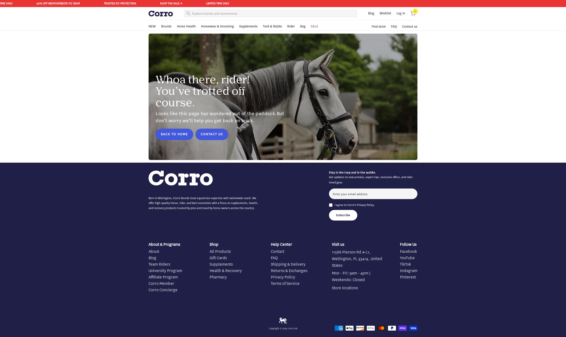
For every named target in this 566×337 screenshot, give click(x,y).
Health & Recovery (226, 270)
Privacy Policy (365, 205)
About (154, 251)
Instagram (408, 270)
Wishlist (385, 13)
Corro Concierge (163, 290)
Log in (400, 13)
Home (152, 32)
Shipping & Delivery (288, 264)
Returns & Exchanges (289, 270)
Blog (371, 13)
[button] (413, 13)
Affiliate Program (163, 277)
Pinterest (408, 277)
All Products (220, 251)
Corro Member (161, 283)
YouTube (407, 258)
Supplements (248, 26)
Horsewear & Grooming (217, 26)
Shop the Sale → (166, 3)
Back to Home (174, 134)
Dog (303, 26)
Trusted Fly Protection (115, 3)
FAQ (394, 27)
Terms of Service (285, 283)
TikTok (405, 264)
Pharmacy (218, 277)
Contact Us (212, 134)
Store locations (345, 288)
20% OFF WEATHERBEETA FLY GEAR (53, 3)
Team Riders (159, 264)
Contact (277, 251)
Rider (291, 26)
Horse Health (186, 26)
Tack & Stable (272, 26)
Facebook (408, 251)
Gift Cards (218, 258)
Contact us (409, 27)
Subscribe (343, 215)
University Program (165, 270)
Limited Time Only (212, 3)
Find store (379, 27)
